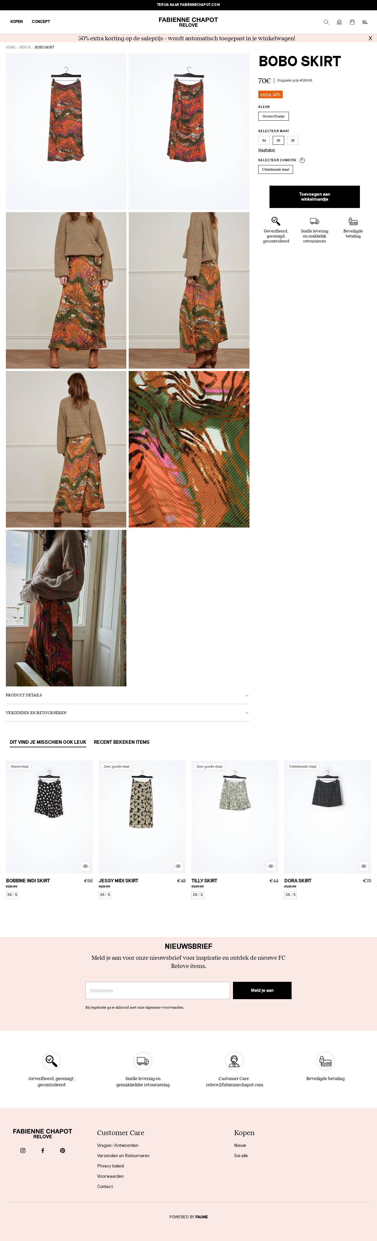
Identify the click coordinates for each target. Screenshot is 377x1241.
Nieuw (240, 1145)
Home (10, 47)
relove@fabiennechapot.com (234, 1085)
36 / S (12, 895)
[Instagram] (23, 1151)
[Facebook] (43, 1151)
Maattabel (266, 150)
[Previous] (10, 817)
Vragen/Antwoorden (117, 1145)
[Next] (88, 817)
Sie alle (241, 1155)
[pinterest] (63, 1151)
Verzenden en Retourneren (123, 1155)
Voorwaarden (110, 1176)
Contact (105, 1186)
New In (25, 47)
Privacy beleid (110, 1166)
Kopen (16, 21)
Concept (41, 21)
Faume (201, 1217)
